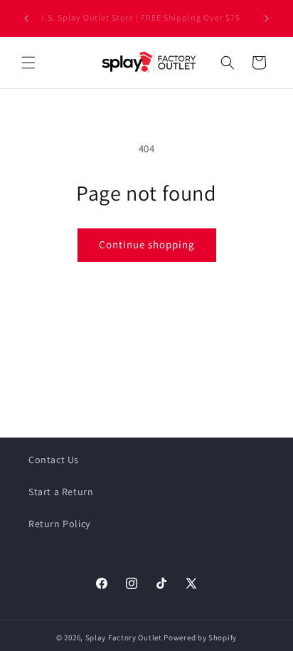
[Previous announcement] (26, 18)
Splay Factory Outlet (123, 637)
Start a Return (60, 491)
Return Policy (59, 523)
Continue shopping (147, 244)
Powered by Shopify (200, 637)
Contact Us (53, 459)
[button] (28, 62)
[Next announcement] (266, 18)
